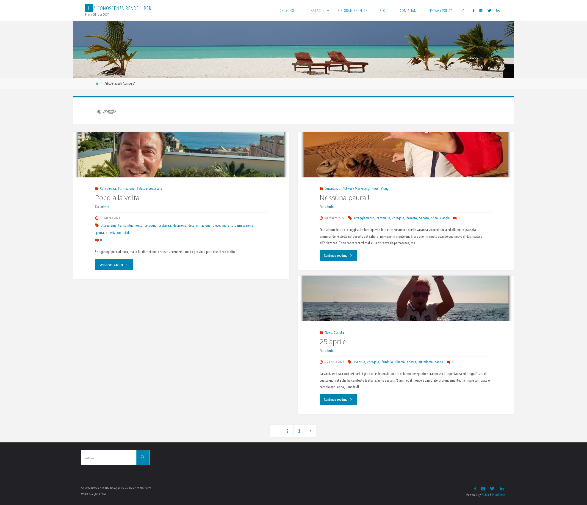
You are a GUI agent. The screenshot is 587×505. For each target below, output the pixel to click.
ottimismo (425, 362)
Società (339, 332)
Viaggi (385, 188)
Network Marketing (356, 188)
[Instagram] (481, 10)
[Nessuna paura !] (406, 155)
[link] (463, 10)
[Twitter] (489, 10)
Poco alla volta (117, 197)
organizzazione (242, 225)
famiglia (387, 362)
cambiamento (132, 225)
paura (100, 233)
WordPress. (499, 495)
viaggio (445, 218)
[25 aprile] (406, 298)
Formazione (126, 188)
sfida (127, 233)
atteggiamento (111, 225)
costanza (165, 225)
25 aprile (333, 341)
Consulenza (108, 188)
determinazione (199, 225)
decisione (179, 225)
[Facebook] (473, 10)
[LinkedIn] (498, 10)
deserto (412, 218)
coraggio (150, 225)
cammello (383, 218)
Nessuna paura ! (344, 197)
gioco (216, 225)
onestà (411, 362)
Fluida (485, 495)
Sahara (424, 218)
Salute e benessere (150, 188)
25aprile (359, 362)
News (375, 188)
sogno (439, 362)
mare (226, 225)
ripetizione (114, 233)
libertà (399, 362)
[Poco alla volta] (181, 155)
